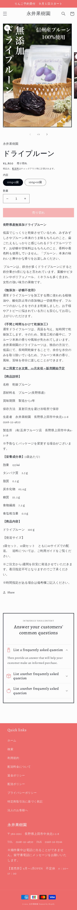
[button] (5, 13)
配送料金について (19, 767)
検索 (10, 749)
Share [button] (11, 592)
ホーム (11, 740)
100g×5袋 (13, 182)
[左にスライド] (30, 134)
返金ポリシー (16, 775)
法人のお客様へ (17, 810)
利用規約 (13, 758)
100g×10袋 (35, 182)
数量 (5, 191)
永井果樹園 (33, 904)
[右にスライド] (47, 134)
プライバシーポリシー (22, 793)
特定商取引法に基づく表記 (25, 801)
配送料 (15, 168)
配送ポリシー (16, 784)
